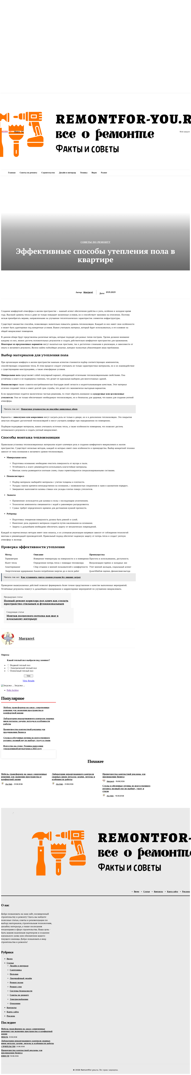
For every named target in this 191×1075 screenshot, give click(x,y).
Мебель (4, 1037)
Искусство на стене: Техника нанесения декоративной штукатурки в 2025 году (23, 747)
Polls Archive (13, 690)
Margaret (88, 292)
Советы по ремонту (95, 242)
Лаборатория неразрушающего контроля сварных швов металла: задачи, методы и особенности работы (28, 721)
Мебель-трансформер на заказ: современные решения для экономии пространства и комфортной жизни (26, 710)
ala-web (8, 784)
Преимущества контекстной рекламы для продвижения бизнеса (24, 730)
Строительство (8, 1047)
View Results (28, 681)
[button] (19, 132)
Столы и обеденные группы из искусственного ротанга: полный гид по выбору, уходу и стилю (26, 739)
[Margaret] (8, 638)
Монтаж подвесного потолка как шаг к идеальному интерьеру (32, 617)
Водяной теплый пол (20, 665)
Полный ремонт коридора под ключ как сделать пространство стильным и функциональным (36, 602)
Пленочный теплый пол (21, 671)
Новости (5, 1056)
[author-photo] (3, 784)
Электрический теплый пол (23, 668)
